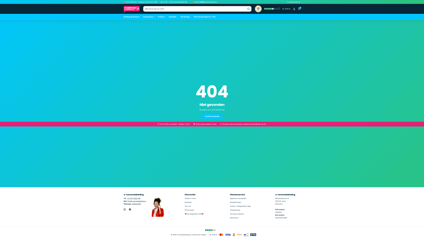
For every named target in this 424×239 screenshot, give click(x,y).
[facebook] (130, 209)
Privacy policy (189, 210)
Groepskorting (235, 210)
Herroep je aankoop (237, 214)
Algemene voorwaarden (238, 198)
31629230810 (136, 204)
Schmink (172, 17)
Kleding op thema (131, 17)
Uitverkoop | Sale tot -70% (205, 17)
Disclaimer (188, 202)
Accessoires (148, 17)
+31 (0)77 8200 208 (133, 198)
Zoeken (248, 9)
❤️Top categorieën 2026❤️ (194, 214)
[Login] (294, 8)
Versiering (184, 17)
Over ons (188, 206)
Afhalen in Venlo (190, 198)
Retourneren (234, 218)
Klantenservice (237, 194)
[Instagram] (125, 209)
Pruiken (161, 17)
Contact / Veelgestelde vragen (240, 206)
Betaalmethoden (235, 202)
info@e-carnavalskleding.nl (137, 201)
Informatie (190, 194)
